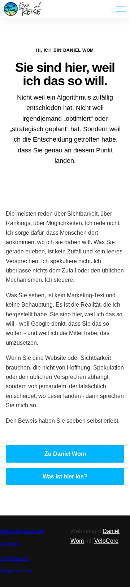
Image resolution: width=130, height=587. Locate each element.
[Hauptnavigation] (116, 9)
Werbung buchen (22, 531)
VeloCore (106, 541)
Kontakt (10, 544)
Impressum (14, 558)
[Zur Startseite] (23, 14)
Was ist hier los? (65, 476)
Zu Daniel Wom (65, 454)
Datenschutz (16, 571)
